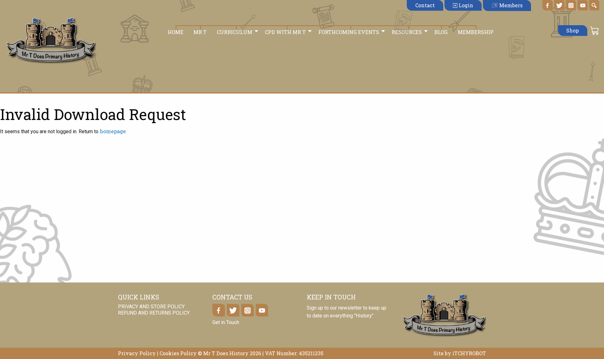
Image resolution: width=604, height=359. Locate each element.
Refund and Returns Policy (154, 313)
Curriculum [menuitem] (234, 32)
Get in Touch (225, 322)
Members (510, 5)
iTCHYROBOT (469, 353)
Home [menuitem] (175, 32)
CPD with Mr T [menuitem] (285, 32)
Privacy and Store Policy (151, 307)
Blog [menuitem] (441, 32)
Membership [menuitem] (476, 32)
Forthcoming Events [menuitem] (348, 32)
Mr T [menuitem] (200, 32)
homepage (113, 131)
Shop (572, 30)
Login (465, 5)
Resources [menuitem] (407, 32)
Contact (425, 5)
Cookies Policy (178, 353)
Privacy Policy (137, 353)
